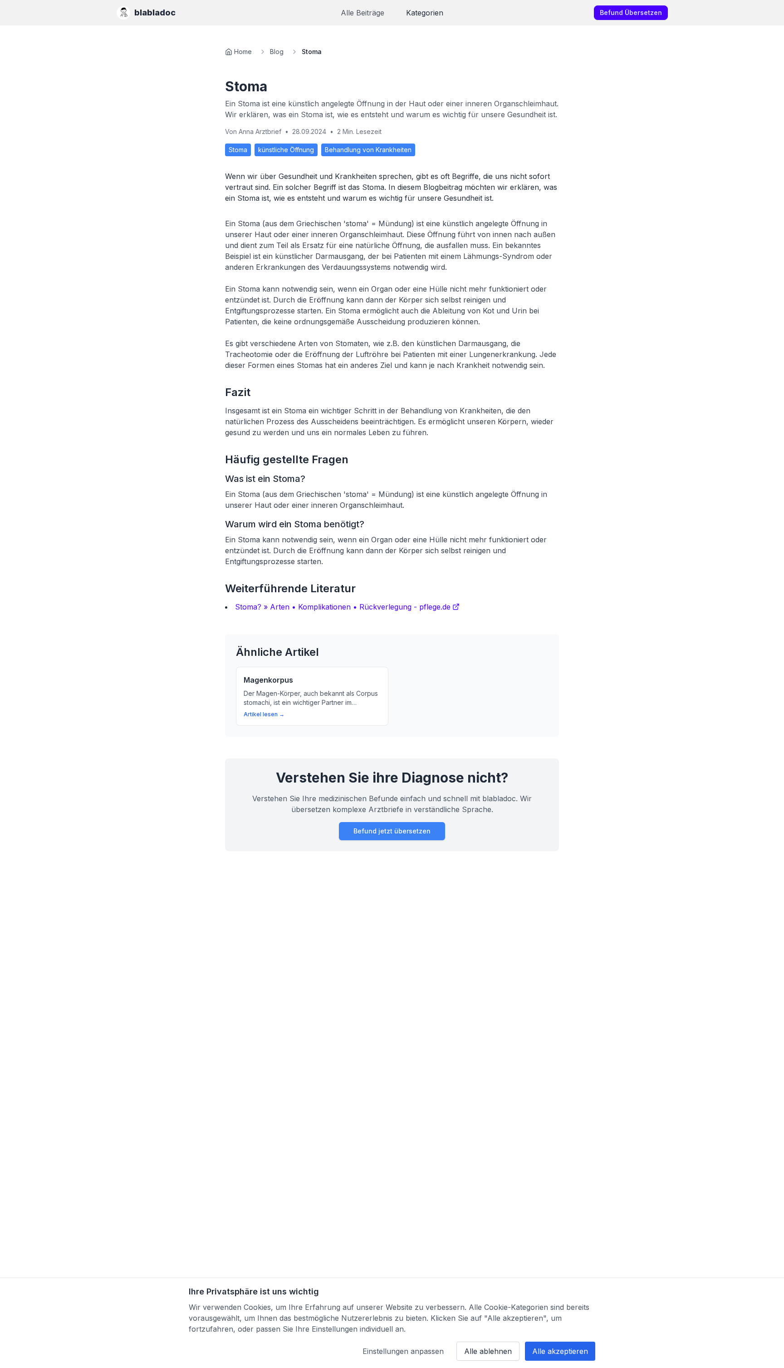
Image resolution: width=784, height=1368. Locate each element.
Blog (277, 51)
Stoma (238, 150)
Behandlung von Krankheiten (368, 150)
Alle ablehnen (488, 1351)
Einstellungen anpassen (403, 1351)
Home (243, 51)
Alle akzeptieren (560, 1351)
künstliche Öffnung (286, 150)
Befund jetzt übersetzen (392, 831)
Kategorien (424, 12)
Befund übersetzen (631, 12)
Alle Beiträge (362, 12)
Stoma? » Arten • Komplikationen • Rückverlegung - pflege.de (343, 606)
